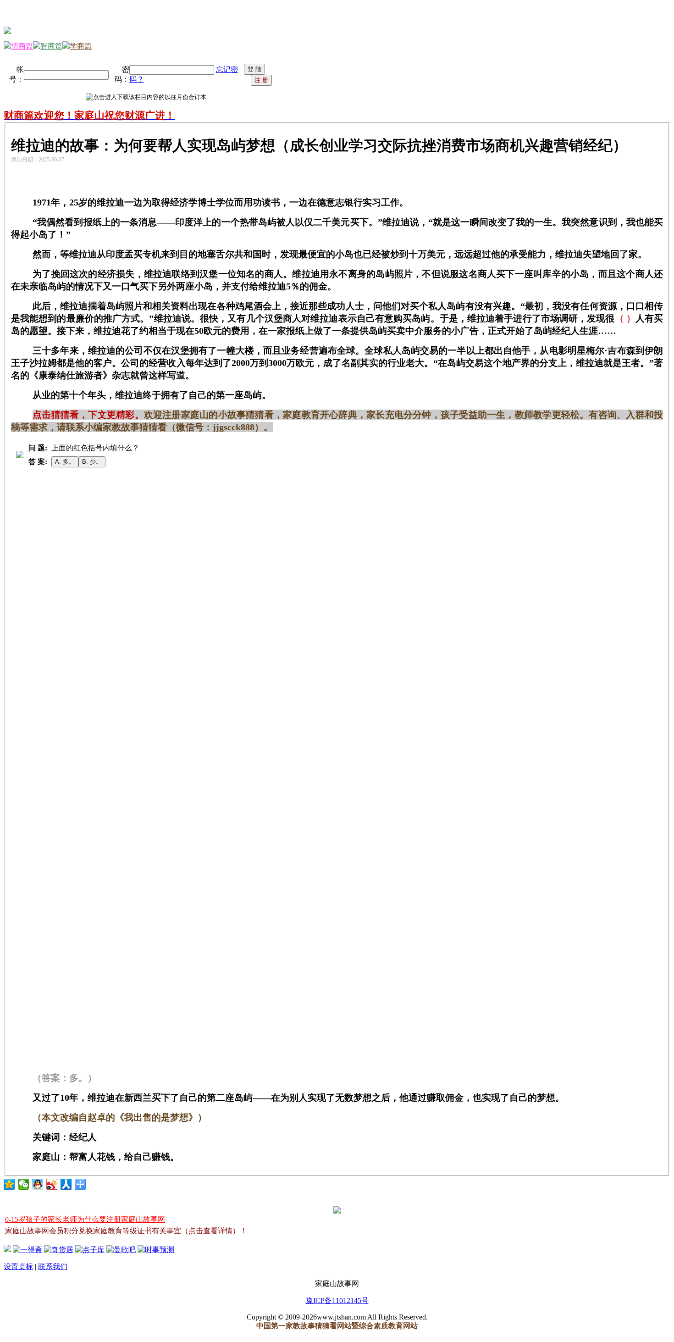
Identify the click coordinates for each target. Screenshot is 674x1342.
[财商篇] (7, 31)
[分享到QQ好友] (38, 1184)
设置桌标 (18, 1266)
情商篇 (22, 46)
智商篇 (51, 46)
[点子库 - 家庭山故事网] (90, 1249)
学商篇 (81, 46)
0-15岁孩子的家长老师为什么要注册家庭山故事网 (85, 1219)
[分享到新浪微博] (52, 1184)
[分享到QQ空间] (9, 1184)
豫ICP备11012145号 (337, 1300)
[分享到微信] (23, 1184)
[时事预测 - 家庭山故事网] (156, 1249)
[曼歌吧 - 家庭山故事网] (121, 1249)
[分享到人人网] (66, 1184)
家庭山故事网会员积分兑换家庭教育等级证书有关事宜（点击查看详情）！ (126, 1231)
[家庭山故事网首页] (7, 1249)
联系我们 (52, 1266)
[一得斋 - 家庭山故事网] (27, 1249)
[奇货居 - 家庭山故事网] (58, 1249)
